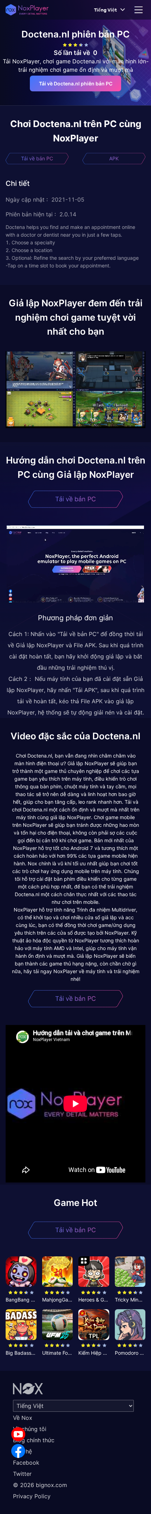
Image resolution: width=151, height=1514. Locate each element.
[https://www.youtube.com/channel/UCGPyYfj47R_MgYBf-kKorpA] (18, 1434)
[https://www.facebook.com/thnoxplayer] (18, 1451)
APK (114, 158)
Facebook (26, 1462)
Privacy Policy (32, 1496)
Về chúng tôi (29, 1428)
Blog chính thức (33, 1440)
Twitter (22, 1473)
